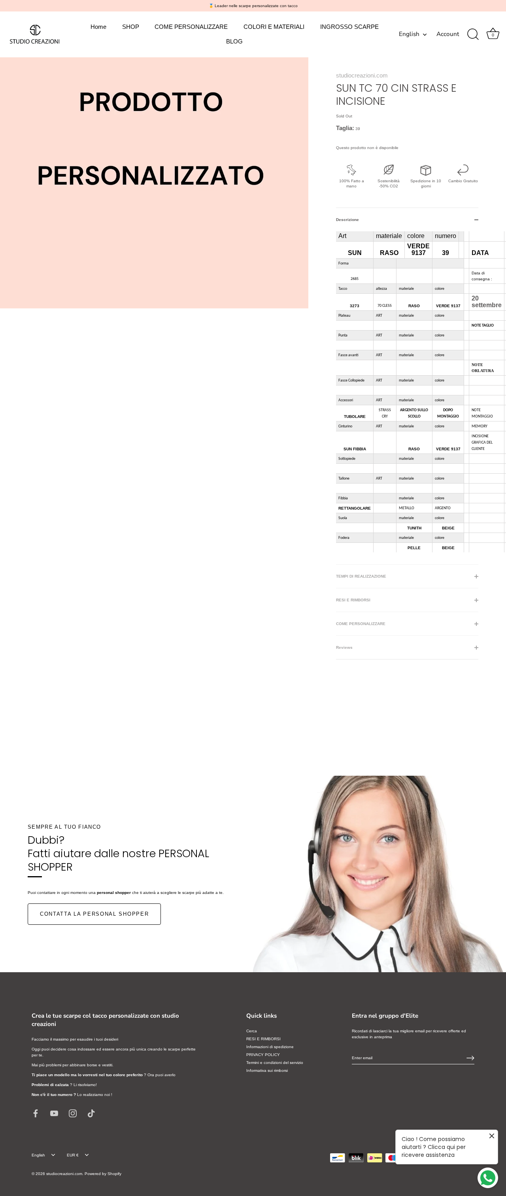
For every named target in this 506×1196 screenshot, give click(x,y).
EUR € (73, 1155)
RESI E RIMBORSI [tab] (353, 600)
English (409, 34)
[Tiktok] (91, 1113)
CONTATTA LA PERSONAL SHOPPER (94, 914)
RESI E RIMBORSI (263, 1039)
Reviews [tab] (344, 647)
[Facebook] (36, 1113)
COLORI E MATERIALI (274, 26)
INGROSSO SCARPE (349, 26)
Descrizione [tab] (347, 219)
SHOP (130, 26)
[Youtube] (54, 1113)
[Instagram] (73, 1113)
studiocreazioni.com (362, 75)
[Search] (472, 34)
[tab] (407, 397)
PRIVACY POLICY (263, 1054)
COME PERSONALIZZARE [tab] (360, 624)
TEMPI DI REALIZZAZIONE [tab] (361, 576)
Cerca (251, 1031)
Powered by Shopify (103, 1173)
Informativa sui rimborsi (267, 1070)
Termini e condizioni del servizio (274, 1062)
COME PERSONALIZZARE (191, 26)
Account (447, 34)
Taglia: (345, 128)
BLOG (234, 41)
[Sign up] (470, 1058)
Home (98, 26)
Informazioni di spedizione (270, 1047)
